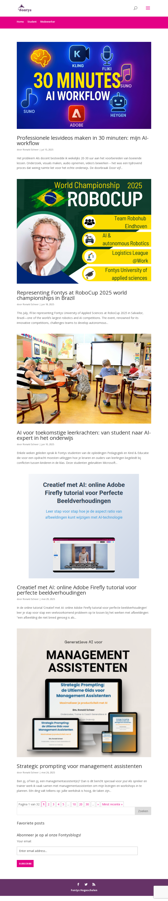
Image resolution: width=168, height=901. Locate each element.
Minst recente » (112, 804)
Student (32, 21)
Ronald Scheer (31, 149)
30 (87, 804)
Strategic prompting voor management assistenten (79, 766)
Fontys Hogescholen (84, 890)
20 (80, 804)
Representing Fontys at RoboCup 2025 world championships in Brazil (72, 295)
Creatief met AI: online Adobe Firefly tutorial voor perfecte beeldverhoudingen (76, 589)
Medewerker (47, 21)
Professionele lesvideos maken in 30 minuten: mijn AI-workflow (83, 140)
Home (20, 21)
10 (74, 804)
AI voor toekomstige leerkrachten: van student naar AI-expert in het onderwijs (84, 435)
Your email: (24, 841)
